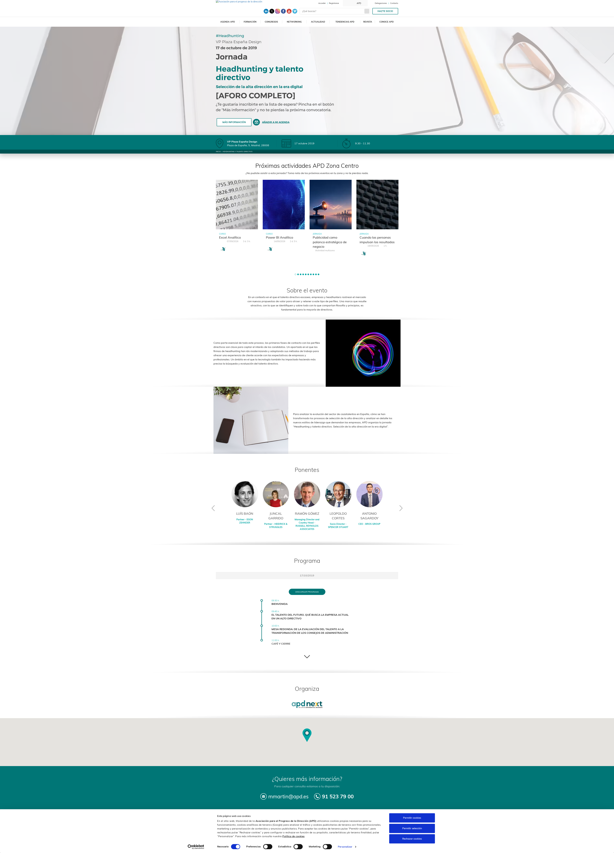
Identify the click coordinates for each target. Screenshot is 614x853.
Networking (294, 21)
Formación (250, 21)
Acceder (322, 3)
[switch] (267, 846)
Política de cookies (293, 836)
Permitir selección (412, 828)
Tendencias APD (344, 21)
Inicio (218, 152)
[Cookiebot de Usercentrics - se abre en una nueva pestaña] (196, 846)
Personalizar (345, 846)
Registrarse (334, 3)
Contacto (394, 3)
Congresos (271, 21)
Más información (234, 122)
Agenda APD (227, 21)
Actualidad (318, 21)
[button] (295, 274)
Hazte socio (385, 11)
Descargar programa (307, 592)
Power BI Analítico (279, 237)
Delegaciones (381, 3)
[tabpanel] (236, 218)
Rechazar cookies (412, 838)
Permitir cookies (412, 817)
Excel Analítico (230, 237)
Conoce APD (386, 21)
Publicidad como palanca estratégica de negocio (330, 241)
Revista (367, 21)
